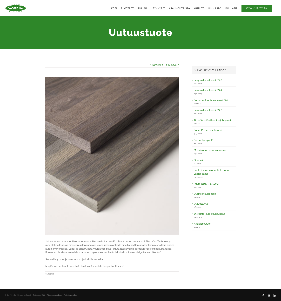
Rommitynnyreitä (203, 140)
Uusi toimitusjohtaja (205, 193)
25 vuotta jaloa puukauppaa (209, 213)
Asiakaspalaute (202, 223)
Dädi (43, 295)
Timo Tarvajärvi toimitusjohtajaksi (212, 120)
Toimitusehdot (70, 295)
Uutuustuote (201, 203)
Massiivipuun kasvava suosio (210, 150)
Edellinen (157, 64)
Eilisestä (198, 160)
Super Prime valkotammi (207, 130)
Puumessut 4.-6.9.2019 (206, 183)
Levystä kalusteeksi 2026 (208, 80)
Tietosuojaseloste (54, 295)
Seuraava (171, 64)
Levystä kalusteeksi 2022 (208, 110)
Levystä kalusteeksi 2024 (208, 90)
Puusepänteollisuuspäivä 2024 (211, 100)
